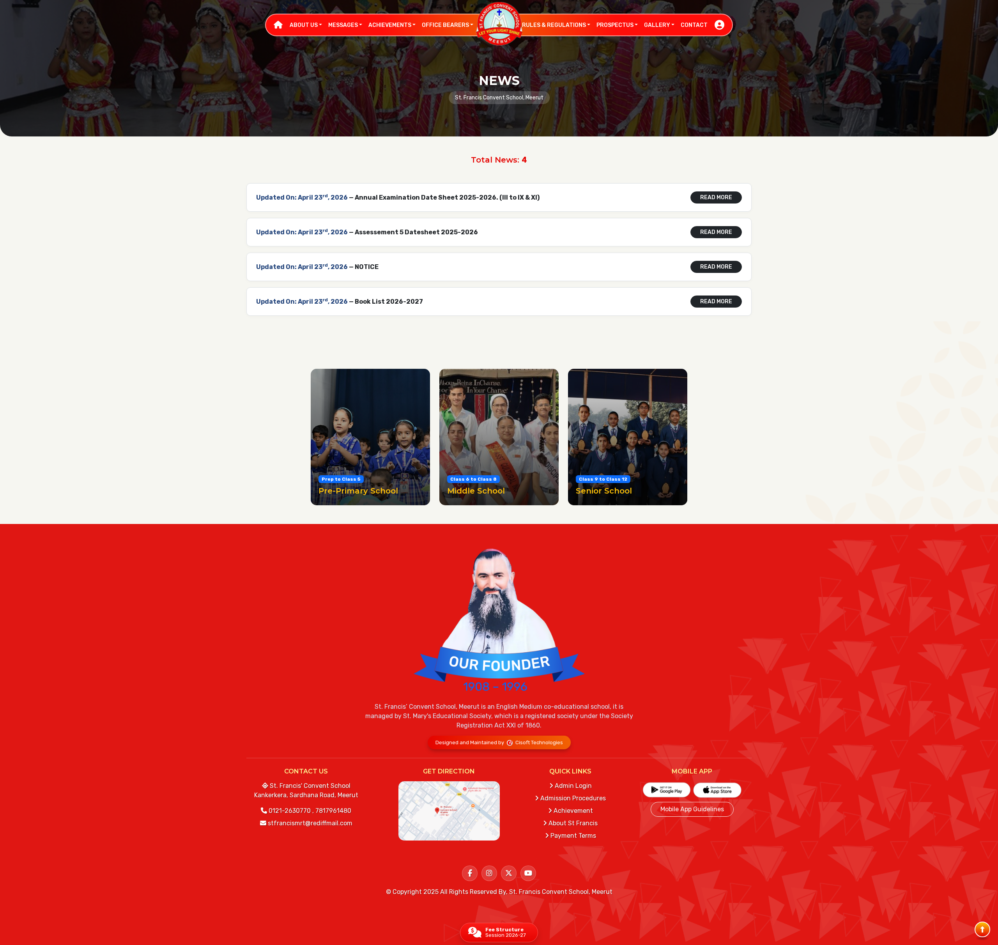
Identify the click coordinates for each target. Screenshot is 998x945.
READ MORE (716, 197)
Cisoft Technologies (538, 742)
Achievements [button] (390, 25)
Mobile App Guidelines (692, 809)
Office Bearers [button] (446, 25)
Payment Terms (572, 835)
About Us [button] (304, 25)
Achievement (572, 810)
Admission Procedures (572, 798)
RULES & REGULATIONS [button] (554, 25)
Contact (694, 25)
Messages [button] (343, 25)
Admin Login (572, 785)
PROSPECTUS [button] (615, 25)
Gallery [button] (657, 25)
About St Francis (572, 823)
